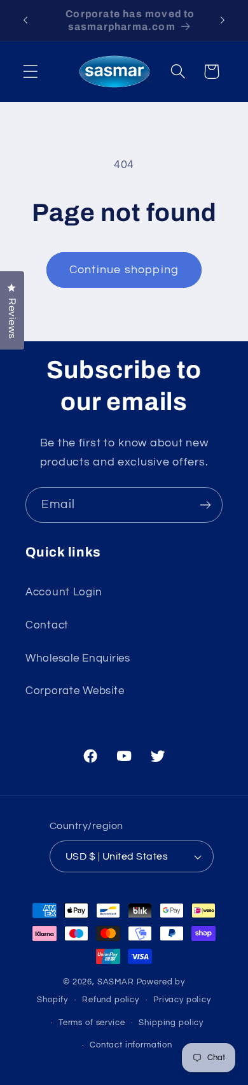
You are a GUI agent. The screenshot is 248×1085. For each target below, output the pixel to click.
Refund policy (110, 999)
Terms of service (92, 1022)
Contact (47, 625)
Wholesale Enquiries (77, 658)
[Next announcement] (223, 20)
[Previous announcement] (25, 20)
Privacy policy (182, 999)
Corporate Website (74, 691)
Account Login (63, 592)
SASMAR (115, 981)
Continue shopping (124, 270)
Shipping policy (171, 1022)
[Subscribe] (205, 505)
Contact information (131, 1044)
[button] (31, 72)
